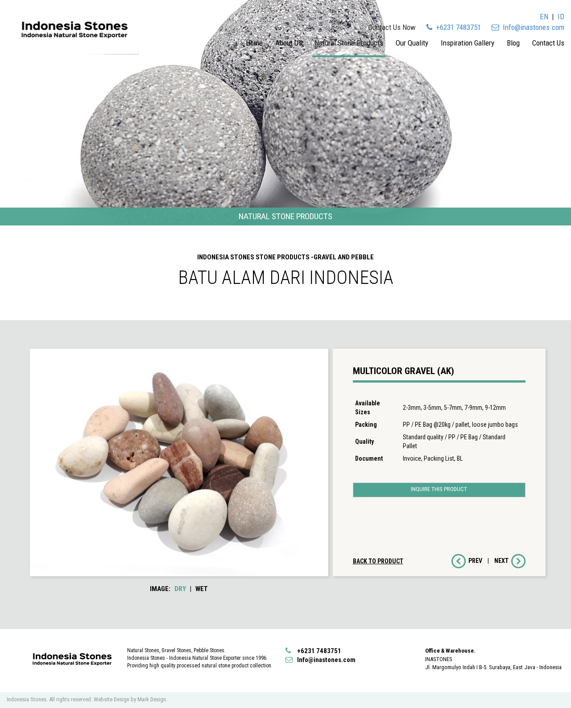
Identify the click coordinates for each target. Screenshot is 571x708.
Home (254, 42)
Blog (513, 42)
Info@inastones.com (531, 27)
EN (544, 16)
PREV (474, 560)
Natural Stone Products (348, 42)
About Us (288, 42)
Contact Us (548, 42)
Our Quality (412, 42)
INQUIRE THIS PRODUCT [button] (439, 489)
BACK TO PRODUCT (378, 561)
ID (561, 16)
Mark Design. (152, 699)
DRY (180, 589)
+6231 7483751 (457, 27)
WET (201, 589)
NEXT (502, 560)
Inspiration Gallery (467, 42)
